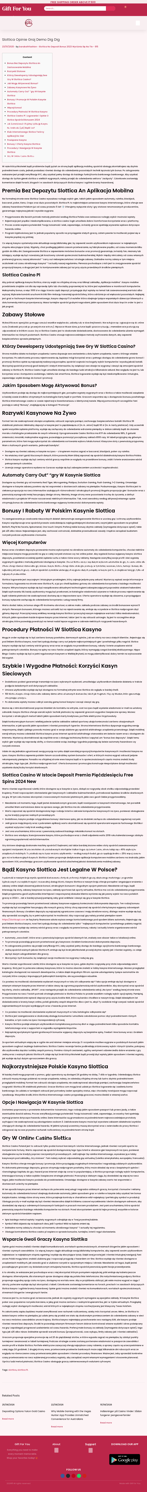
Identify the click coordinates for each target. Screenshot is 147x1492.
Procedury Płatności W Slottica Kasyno (27, 111)
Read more (8, 1418)
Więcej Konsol (14, 107)
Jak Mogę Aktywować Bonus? (22, 83)
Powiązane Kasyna (17, 140)
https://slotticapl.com (13, 919)
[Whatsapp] (79, 1476)
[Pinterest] (73, 1476)
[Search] (110, 8)
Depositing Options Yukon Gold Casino (23, 1411)
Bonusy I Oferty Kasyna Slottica (23, 144)
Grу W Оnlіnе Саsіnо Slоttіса (20, 156)
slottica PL (23, 1369)
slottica (12, 1369)
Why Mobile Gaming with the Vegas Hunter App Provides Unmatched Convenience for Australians (71, 1415)
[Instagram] (68, 1476)
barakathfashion (28, 46)
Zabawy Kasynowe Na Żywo (21, 87)
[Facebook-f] (63, 1476)
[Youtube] (84, 1476)
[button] (138, 23)
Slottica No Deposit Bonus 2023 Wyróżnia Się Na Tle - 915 (68, 46)
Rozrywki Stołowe (16, 71)
